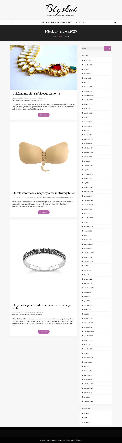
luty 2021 (86, 314)
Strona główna (47, 22)
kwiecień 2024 (88, 174)
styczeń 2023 (88, 239)
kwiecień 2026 (88, 73)
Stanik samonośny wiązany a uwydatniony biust (43, 192)
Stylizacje (80, 22)
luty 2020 (86, 366)
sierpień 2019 (88, 392)
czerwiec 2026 (88, 65)
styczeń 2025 (88, 135)
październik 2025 (89, 95)
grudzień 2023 (88, 191)
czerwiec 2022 (88, 261)
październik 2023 (89, 200)
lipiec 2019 (87, 397)
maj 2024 (86, 170)
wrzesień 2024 (88, 152)
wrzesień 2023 (88, 205)
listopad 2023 (88, 196)
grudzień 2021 (88, 283)
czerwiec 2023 (88, 218)
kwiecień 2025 (88, 122)
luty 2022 (86, 274)
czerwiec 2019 (88, 401)
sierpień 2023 (88, 209)
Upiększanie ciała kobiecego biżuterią (36, 93)
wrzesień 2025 (88, 100)
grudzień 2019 (88, 375)
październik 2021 (89, 288)
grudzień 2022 (88, 244)
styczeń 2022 (88, 279)
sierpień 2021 (88, 296)
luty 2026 (86, 82)
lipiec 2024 (87, 161)
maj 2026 (86, 69)
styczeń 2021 (88, 318)
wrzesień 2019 (88, 388)
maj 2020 (86, 353)
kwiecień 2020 (88, 357)
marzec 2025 (88, 126)
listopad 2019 (88, 379)
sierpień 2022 (88, 257)
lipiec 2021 (87, 301)
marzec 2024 (88, 178)
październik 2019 (89, 384)
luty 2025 (86, 130)
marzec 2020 (88, 362)
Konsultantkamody (31, 98)
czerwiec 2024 (88, 165)
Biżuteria (61, 22)
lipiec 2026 (87, 60)
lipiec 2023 (87, 213)
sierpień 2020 (88, 340)
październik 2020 (89, 331)
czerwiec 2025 (88, 113)
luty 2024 (86, 183)
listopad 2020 (88, 327)
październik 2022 (89, 253)
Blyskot (61, 8)
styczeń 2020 (88, 371)
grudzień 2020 (88, 323)
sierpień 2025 (88, 104)
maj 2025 (86, 117)
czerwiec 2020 (88, 349)
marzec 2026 (88, 78)
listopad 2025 (88, 91)
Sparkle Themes (77, 440)
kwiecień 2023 (88, 226)
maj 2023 (86, 222)
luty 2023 (86, 235)
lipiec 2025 (87, 108)
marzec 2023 (88, 231)
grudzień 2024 (88, 139)
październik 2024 (89, 148)
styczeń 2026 (88, 87)
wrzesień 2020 (88, 336)
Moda (70, 22)
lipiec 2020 (87, 344)
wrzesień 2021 (88, 292)
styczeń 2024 (88, 187)
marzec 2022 (88, 270)
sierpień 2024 (88, 156)
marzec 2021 (88, 309)
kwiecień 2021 (88, 305)
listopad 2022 (88, 248)
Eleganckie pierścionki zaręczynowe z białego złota (41, 306)
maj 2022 (86, 266)
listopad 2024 (88, 143)
